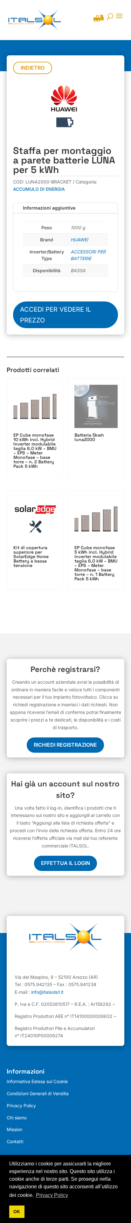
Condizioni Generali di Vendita (38, 1093)
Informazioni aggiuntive (49, 208)
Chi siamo (17, 1117)
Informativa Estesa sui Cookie (37, 1081)
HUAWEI (79, 239)
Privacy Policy (21, 1105)
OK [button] (16, 1211)
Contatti (15, 1141)
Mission (14, 1129)
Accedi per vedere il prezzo (55, 315)
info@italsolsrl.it (47, 992)
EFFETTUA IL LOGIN (65, 863)
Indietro (33, 68)
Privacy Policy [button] (52, 1195)
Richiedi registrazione (65, 745)
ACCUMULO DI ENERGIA (39, 189)
